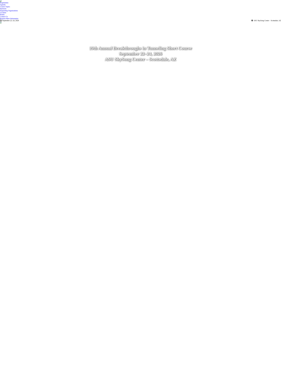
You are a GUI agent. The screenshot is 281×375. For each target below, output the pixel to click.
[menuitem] (4, 3)
